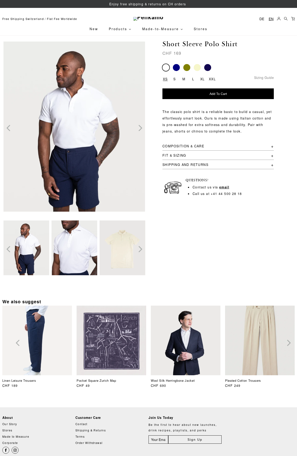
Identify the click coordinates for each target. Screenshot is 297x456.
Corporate (10, 443)
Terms (80, 436)
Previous (8, 127)
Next (140, 127)
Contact (81, 424)
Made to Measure (15, 436)
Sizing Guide (264, 77)
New (94, 28)
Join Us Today (160, 418)
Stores (200, 28)
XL (202, 78)
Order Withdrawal (89, 443)
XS (165, 78)
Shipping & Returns (90, 430)
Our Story (9, 424)
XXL (212, 78)
